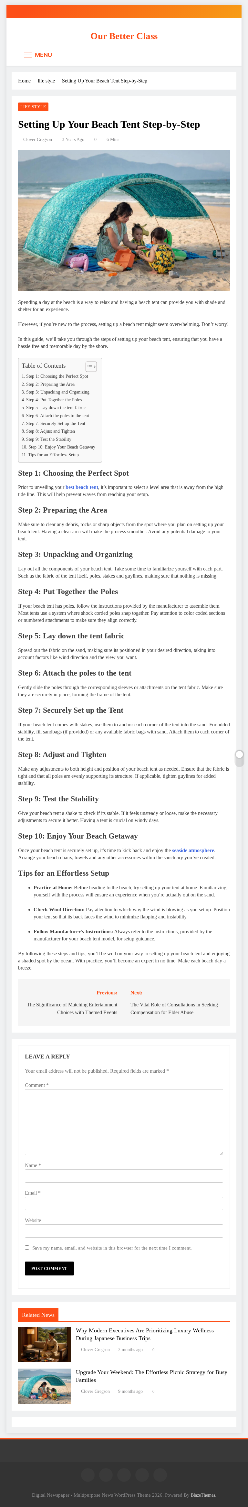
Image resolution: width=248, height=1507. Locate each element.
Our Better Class (124, 36)
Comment (37, 1085)
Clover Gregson (37, 139)
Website (33, 1220)
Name (33, 1165)
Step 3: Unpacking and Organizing (57, 392)
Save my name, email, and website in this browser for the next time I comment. (112, 1248)
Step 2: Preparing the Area (50, 384)
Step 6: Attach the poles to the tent (57, 415)
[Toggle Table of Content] (88, 366)
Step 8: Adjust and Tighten (51, 431)
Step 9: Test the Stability (48, 439)
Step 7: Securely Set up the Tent (55, 423)
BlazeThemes (203, 1495)
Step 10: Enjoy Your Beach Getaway (61, 447)
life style (33, 106)
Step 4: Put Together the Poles (54, 399)
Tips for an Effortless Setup (53, 454)
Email (33, 1193)
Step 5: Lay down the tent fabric (56, 407)
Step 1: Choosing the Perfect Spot (57, 376)
